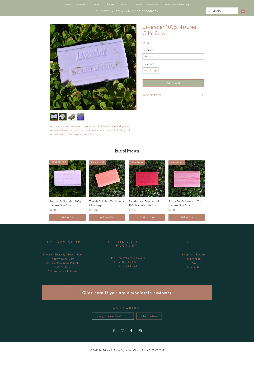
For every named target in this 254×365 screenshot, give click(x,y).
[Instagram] (140, 331)
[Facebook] (131, 331)
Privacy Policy (193, 258)
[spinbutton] (150, 70)
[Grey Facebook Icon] (114, 331)
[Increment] (156, 70)
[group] (127, 190)
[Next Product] (210, 178)
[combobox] (173, 56)
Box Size (148, 50)
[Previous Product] (44, 178)
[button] (243, 10)
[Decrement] (145, 70)
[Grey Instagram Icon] (122, 331)
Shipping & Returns (193, 254)
